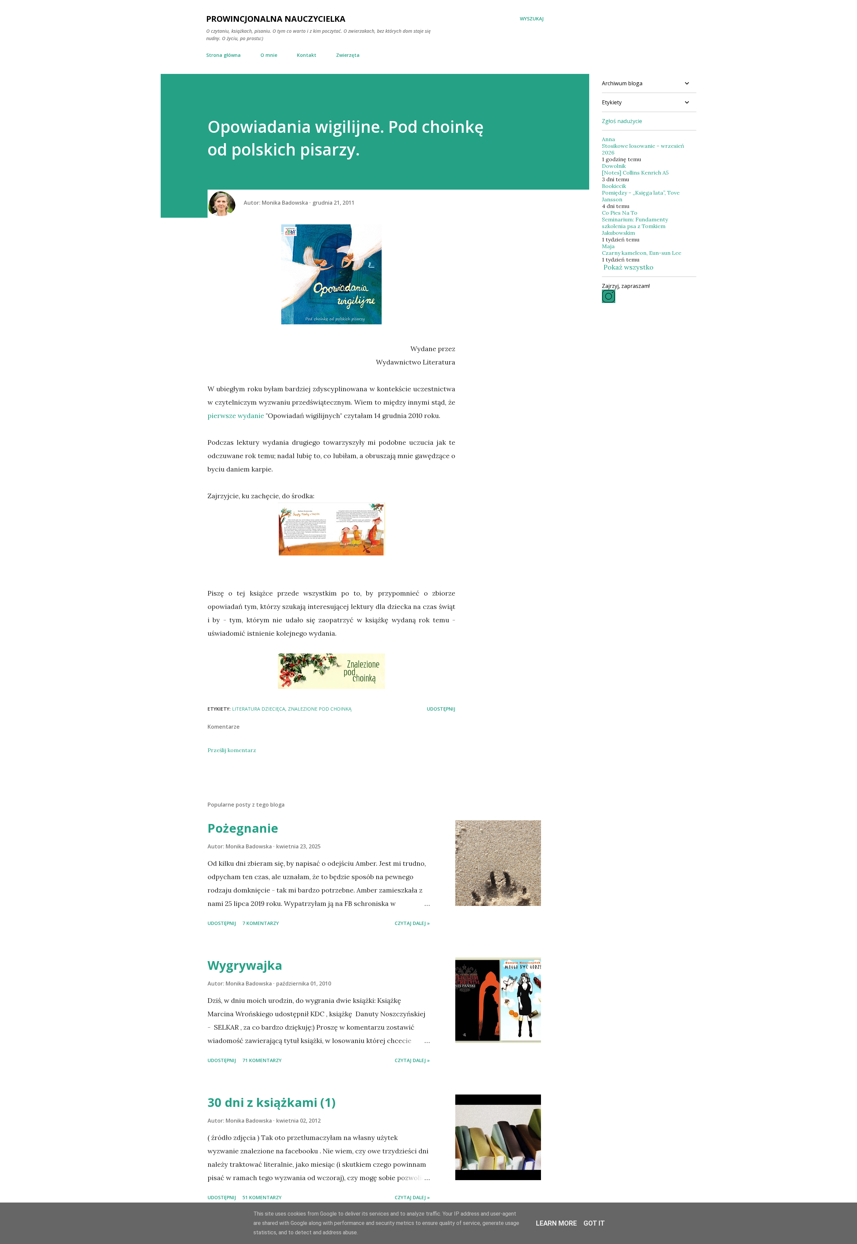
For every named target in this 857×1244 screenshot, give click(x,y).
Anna (608, 139)
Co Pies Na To (619, 212)
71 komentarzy (262, 1060)
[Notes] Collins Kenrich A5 (635, 172)
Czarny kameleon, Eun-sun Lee (641, 252)
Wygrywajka (245, 965)
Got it (594, 1223)
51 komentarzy (262, 1197)
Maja (608, 246)
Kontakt (306, 55)
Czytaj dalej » (412, 923)
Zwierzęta (348, 55)
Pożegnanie (243, 828)
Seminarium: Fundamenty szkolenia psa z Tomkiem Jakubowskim (635, 226)
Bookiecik (614, 186)
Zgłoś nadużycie (622, 121)
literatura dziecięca (258, 709)
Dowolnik (614, 166)
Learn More (556, 1223)
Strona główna (223, 55)
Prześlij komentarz (232, 750)
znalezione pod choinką (320, 709)
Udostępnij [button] (441, 709)
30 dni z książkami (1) (271, 1102)
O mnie (268, 55)
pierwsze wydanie (236, 415)
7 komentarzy (260, 923)
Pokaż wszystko (628, 267)
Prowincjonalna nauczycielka (275, 18)
